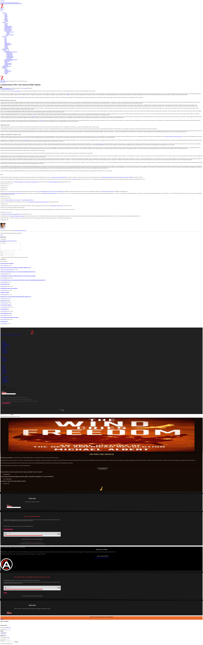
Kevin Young (5, 88)
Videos (6, 14)
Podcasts (6, 15)
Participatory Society (10, 31)
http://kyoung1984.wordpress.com (20, 230)
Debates (6, 18)
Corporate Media (7, 28)
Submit (12, 414)
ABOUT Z (4, 68)
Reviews (6, 20)
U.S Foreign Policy (10, 57)
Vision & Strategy (8, 30)
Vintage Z (6, 65)
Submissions (7, 71)
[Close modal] (0, 623)
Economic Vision (10, 54)
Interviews (6, 19)
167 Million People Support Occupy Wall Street (8, 288)
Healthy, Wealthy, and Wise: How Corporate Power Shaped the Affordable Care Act (15, 267)
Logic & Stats (9, 58)
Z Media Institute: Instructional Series (11, 51)
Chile (5, 40)
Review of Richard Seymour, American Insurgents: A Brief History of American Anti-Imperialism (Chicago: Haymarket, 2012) (23, 280)
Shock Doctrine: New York (5, 300)
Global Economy (9, 55)
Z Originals (6, 21)
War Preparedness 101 (4, 309)
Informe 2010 (74, 179)
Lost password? (3, 633)
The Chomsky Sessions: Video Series (11, 59)
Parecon (8, 33)
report (42, 120)
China (6, 41)
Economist (25, 140)
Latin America (2, 82)
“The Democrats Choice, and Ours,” (57, 205)
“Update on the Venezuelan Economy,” (107, 191)
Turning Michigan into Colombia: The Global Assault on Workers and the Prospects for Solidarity (18, 275)
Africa (6, 37)
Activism (6, 23)
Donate (1, 8)
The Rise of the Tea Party (5, 284)
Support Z (6, 72)
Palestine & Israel (7, 43)
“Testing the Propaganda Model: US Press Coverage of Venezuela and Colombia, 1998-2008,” (117, 177)
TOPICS (4, 22)
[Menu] (0, 11)
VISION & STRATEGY (7, 66)
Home (1, 81)
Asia (5, 38)
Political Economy (10, 53)
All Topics (6, 35)
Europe (6, 42)
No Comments (25, 88)
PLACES (4, 36)
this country (101, 143)
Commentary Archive (8, 64)
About (1, 374)
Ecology (6, 24)
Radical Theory (9, 52)
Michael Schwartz (10, 269)
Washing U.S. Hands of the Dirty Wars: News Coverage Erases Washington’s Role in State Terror (17, 271)
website (67, 93)
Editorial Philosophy (8, 70)
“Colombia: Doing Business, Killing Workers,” (49, 193)
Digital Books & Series (8, 60)
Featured (6, 16)
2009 (22, 97)
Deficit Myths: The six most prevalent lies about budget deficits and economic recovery (15, 296)
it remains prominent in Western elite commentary (173, 136)
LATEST (4, 12)
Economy (6, 25)
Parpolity (8, 32)
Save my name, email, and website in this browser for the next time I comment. (15, 257)
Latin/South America (8, 44)
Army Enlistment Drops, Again (6, 313)
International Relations (8, 27)
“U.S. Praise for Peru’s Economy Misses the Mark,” (58, 177)
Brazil (6, 39)
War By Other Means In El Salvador (7, 263)
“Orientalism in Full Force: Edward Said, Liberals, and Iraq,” (39, 201)
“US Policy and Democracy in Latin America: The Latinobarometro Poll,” (26, 181)
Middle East (7, 45)
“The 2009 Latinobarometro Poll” (53, 181)
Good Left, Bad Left (4, 321)
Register (16, 641)
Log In (2, 631)
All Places (6, 48)
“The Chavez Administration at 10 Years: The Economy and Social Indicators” (51, 191)
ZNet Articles (5, 81)
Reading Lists (7, 61)
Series (6, 17)
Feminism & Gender (8, 26)
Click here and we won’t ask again (33, 542)
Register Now (8, 627)
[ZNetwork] (2, 7)
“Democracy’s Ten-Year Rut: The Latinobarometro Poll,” (11, 214)
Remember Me (4, 632)
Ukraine (6, 46)
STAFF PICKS (5, 67)
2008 (19, 97)
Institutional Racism (10, 56)
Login (8, 637)
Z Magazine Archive (8, 63)
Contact (6, 73)
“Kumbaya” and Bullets (4, 292)
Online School (7, 50)
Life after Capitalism (10, 34)
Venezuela (6, 47)
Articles (6, 13)
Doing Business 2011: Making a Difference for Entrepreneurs (12, 193)
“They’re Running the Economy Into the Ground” (9, 317)
